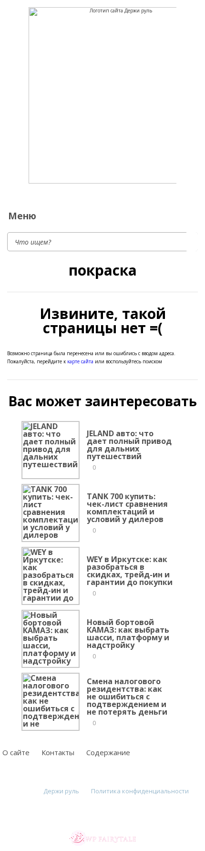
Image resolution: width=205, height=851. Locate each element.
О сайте (16, 752)
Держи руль (61, 791)
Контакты (57, 752)
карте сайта (80, 361)
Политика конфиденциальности (140, 791)
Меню (22, 216)
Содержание (108, 752)
